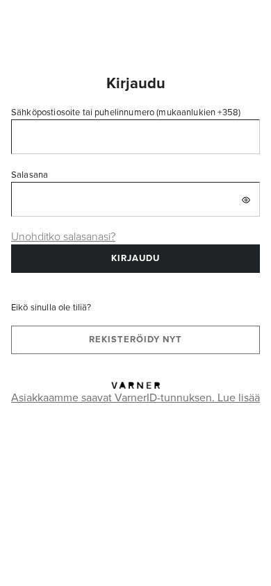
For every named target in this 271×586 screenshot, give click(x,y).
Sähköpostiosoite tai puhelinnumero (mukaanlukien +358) (125, 112)
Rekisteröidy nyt (135, 339)
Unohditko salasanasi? (63, 236)
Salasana (29, 174)
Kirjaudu (135, 258)
